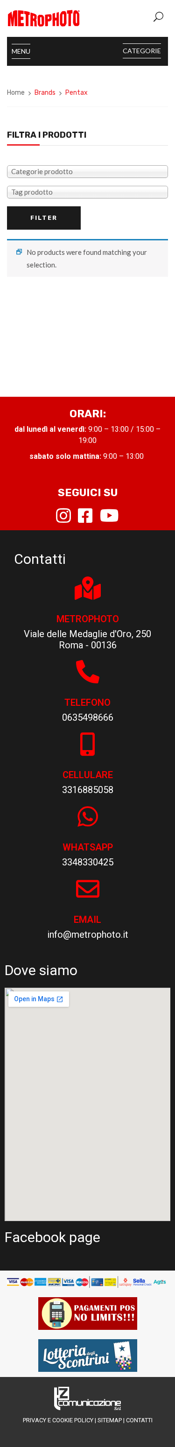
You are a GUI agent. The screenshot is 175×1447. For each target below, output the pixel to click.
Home (16, 93)
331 (69, 789)
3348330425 (87, 862)
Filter (43, 217)
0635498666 (87, 717)
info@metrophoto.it (87, 934)
